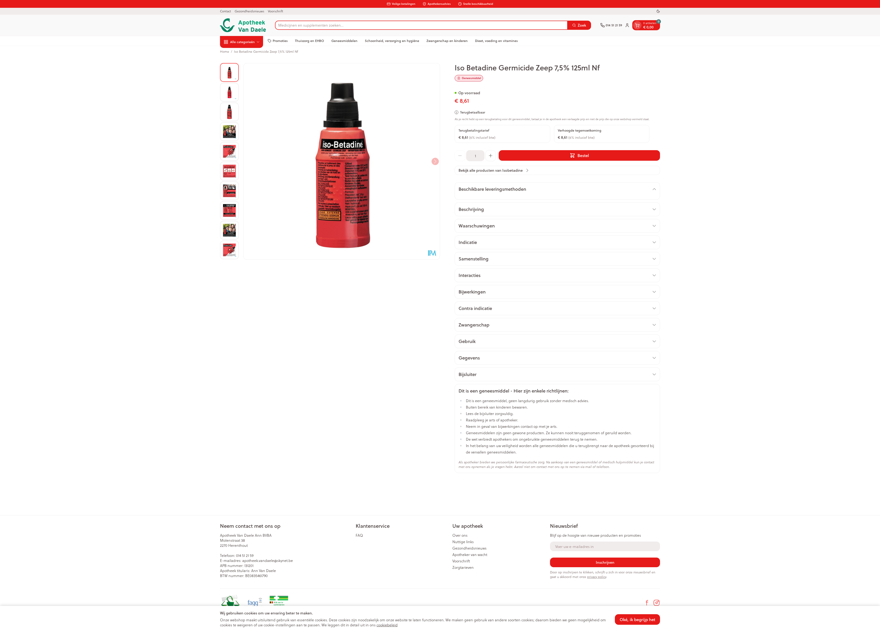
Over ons (460, 535)
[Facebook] (647, 602)
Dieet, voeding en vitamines (496, 40)
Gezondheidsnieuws (249, 11)
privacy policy (596, 576)
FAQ (359, 535)
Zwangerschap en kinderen (447, 40)
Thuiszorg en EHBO (309, 40)
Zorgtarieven (463, 567)
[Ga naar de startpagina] (243, 25)
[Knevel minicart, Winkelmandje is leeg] (637, 25)
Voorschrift (275, 11)
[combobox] (421, 25)
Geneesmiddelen (344, 40)
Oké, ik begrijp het (637, 619)
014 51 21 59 (244, 555)
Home (224, 51)
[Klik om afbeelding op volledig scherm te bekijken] (342, 161)
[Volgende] (435, 161)
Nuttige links (463, 541)
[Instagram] (656, 602)
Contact (225, 11)
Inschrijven (605, 562)
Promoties (280, 40)
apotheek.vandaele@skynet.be (267, 560)
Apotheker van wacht (469, 554)
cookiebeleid (387, 624)
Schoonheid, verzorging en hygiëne (392, 40)
